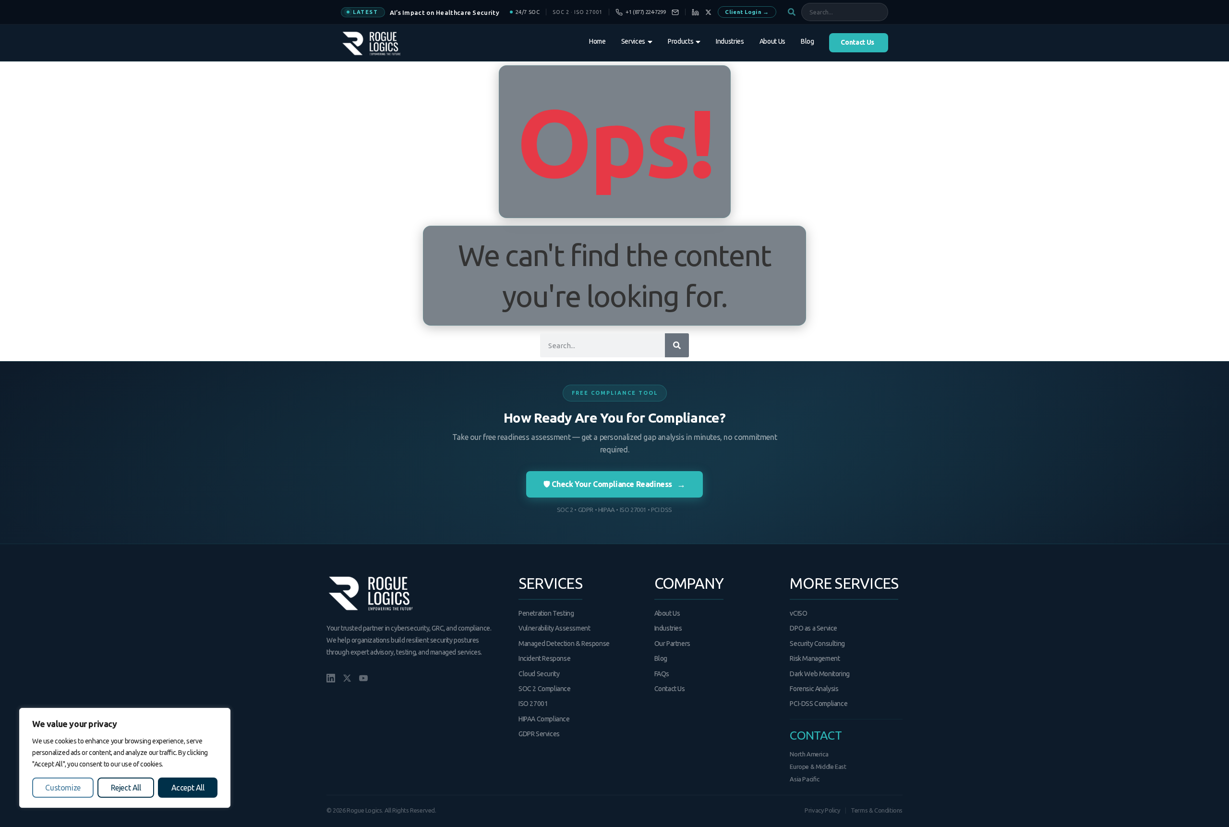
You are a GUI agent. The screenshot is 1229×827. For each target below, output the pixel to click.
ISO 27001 (533, 703)
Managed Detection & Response (564, 643)
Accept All (188, 787)
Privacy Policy (822, 810)
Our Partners (672, 643)
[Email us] (675, 12)
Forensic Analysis (814, 689)
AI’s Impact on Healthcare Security (444, 12)
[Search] (677, 345)
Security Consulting (817, 643)
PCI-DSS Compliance (818, 703)
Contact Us (669, 689)
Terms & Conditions (877, 810)
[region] (124, 758)
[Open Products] (698, 41)
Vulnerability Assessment (554, 628)
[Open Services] (650, 41)
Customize (62, 787)
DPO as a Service (813, 628)
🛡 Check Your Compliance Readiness (614, 484)
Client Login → (747, 12)
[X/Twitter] (347, 678)
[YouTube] (363, 678)
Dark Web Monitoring (819, 674)
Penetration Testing (546, 613)
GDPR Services (539, 734)
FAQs (661, 674)
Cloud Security (538, 674)
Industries (668, 628)
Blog (660, 658)
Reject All (126, 787)
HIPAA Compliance (544, 719)
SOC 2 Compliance (544, 689)
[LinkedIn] (695, 12)
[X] (708, 12)
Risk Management (815, 658)
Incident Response (544, 658)
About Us (667, 613)
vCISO (798, 613)
